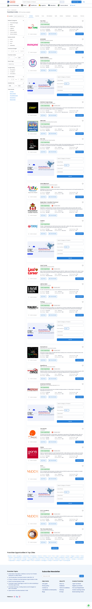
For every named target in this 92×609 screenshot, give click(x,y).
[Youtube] (14, 596)
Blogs (43, 592)
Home (8, 10)
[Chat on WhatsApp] (88, 605)
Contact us (45, 587)
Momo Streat (13, 93)
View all (73, 5)
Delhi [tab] (56, 16)
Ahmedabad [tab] (49, 16)
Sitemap (61, 589)
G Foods (11, 91)
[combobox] (20, 16)
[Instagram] (19, 596)
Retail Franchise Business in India (16, 581)
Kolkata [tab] (61, 16)
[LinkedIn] (17, 596)
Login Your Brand (76, 583)
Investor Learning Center (78, 589)
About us (61, 583)
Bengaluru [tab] (75, 16)
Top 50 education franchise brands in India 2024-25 (21, 577)
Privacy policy (45, 585)
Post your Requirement (78, 587)
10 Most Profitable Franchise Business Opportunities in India (22, 579)
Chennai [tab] (82, 16)
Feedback (61, 585)
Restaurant (14, 10)
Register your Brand (77, 585)
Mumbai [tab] (37, 16)
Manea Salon (13, 99)
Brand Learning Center (78, 592)
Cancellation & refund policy (49, 589)
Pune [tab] (43, 16)
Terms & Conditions (64, 587)
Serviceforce (13, 97)
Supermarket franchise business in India (18, 590)
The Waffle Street (14, 95)
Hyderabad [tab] (68, 16)
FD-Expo (61, 592)
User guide (45, 583)
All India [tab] (31, 16)
